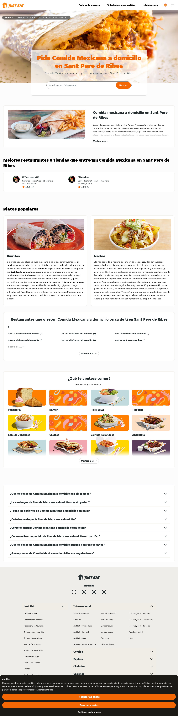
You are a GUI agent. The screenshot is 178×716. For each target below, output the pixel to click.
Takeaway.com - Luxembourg (141, 619)
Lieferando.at (107, 626)
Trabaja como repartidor (122, 4)
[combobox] (81, 85)
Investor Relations (81, 613)
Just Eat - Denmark (81, 632)
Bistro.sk (77, 619)
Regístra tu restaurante (34, 626)
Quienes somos (30, 613)
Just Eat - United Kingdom (84, 644)
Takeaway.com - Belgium (139, 613)
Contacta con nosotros (33, 619)
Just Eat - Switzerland (82, 626)
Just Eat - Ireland (108, 613)
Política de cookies (32, 662)
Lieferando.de (107, 632)
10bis (131, 638)
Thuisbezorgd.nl (136, 632)
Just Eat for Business (32, 644)
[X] (94, 592)
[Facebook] (74, 592)
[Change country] (165, 5)
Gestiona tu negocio (32, 675)
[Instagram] (84, 592)
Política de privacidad (33, 650)
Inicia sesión (151, 4)
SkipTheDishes (107, 644)
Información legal (31, 656)
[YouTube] (104, 592)
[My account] (173, 5)
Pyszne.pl (105, 638)
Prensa (27, 668)
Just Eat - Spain (79, 638)
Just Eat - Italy (107, 619)
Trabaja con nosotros (33, 638)
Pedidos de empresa (89, 4)
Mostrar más (99, 141)
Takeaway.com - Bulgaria (139, 626)
